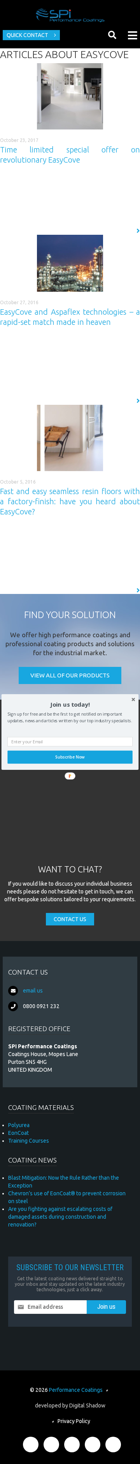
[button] (70, 704)
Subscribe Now (69, 757)
